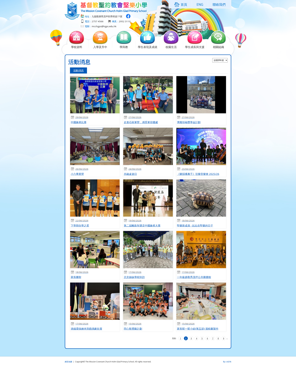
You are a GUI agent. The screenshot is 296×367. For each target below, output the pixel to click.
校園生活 (171, 47)
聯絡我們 (219, 4)
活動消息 (78, 70)
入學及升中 (100, 47)
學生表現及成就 (147, 47)
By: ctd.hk (227, 361)
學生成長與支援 (194, 47)
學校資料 (76, 47)
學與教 (124, 47)
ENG (200, 4)
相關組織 (218, 47)
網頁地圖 (68, 361)
